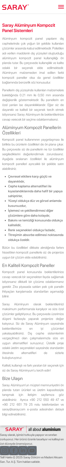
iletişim (32, 395)
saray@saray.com (13, 409)
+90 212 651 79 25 (17, 404)
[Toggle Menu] (61, 6)
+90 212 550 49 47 (44, 400)
